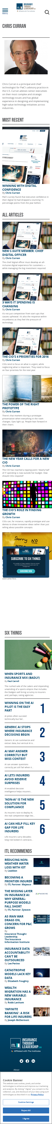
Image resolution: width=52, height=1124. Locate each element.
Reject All (25, 1110)
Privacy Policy (37, 1094)
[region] (26, 1098)
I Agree (26, 1118)
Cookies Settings (26, 1102)
